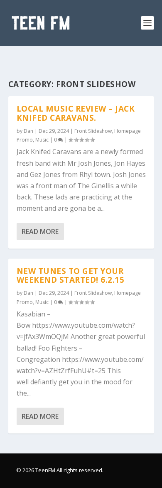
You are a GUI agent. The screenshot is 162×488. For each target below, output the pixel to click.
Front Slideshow (93, 130)
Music (42, 139)
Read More (40, 231)
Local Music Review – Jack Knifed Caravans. (76, 113)
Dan (28, 130)
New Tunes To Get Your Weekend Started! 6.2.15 (71, 276)
